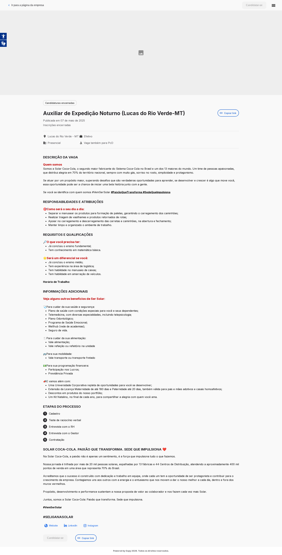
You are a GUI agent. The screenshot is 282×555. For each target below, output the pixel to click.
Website (53, 525)
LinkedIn (72, 525)
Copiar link (230, 113)
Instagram (93, 525)
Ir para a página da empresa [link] (27, 5)
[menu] (273, 5)
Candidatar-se (254, 5)
